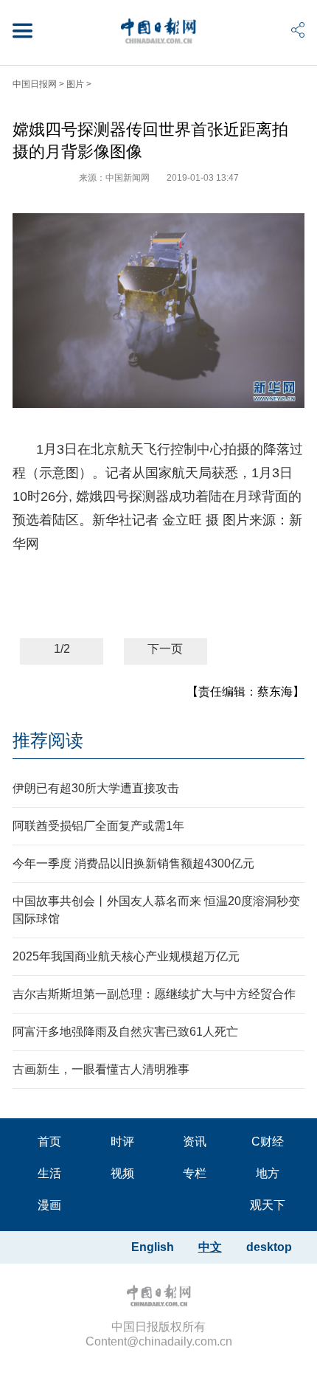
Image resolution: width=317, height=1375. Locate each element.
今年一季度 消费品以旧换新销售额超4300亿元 (133, 863)
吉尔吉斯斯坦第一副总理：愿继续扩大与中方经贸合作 (154, 994)
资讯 (194, 1141)
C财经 (267, 1141)
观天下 (267, 1205)
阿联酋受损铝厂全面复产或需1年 (98, 826)
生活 (49, 1173)
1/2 (62, 649)
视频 (122, 1173)
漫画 (49, 1205)
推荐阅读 (48, 740)
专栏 (194, 1173)
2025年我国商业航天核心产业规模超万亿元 (126, 956)
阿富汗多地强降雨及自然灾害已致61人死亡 (125, 1031)
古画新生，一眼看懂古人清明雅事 (101, 1069)
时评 (122, 1141)
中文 (210, 1247)
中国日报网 (35, 84)
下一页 (165, 649)
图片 (75, 84)
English (152, 1247)
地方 (267, 1173)
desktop (269, 1247)
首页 (49, 1141)
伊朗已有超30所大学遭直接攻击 (96, 788)
